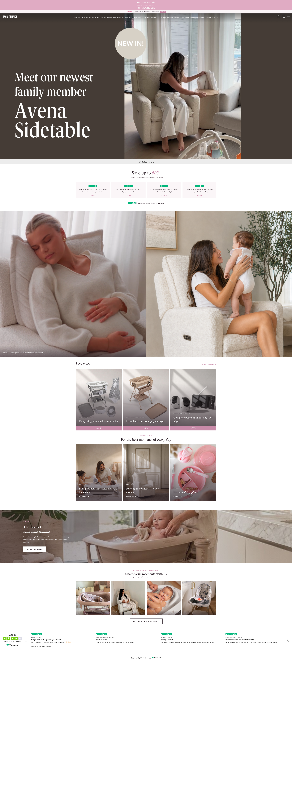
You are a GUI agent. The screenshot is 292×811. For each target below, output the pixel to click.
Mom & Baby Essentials (115, 17)
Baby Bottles (151, 17)
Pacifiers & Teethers (174, 17)
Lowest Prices (91, 17)
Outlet (218, 17)
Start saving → (209, 364)
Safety (144, 17)
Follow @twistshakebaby (146, 621)
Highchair (137, 17)
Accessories (210, 17)
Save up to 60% (79, 17)
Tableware (128, 17)
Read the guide (34, 549)
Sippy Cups (162, 17)
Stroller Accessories (197, 17)
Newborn (185, 17)
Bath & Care (101, 17)
